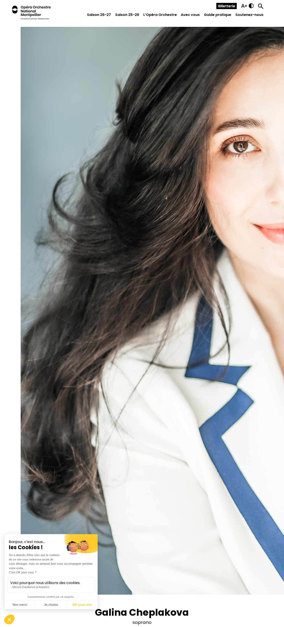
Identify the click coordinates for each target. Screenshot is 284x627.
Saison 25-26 (127, 14)
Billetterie (226, 6)
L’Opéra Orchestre (160, 14)
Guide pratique (217, 14)
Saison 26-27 (99, 14)
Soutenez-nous (249, 14)
